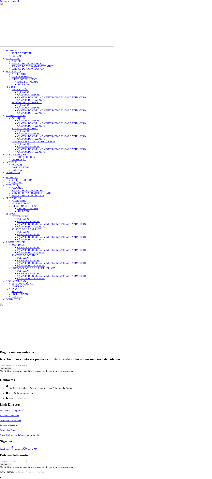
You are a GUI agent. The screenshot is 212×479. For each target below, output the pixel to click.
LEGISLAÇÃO (19, 159)
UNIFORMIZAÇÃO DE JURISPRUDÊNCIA (33, 141)
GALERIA (17, 170)
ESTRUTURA (13, 58)
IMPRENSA (12, 162)
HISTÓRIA (17, 56)
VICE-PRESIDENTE (22, 76)
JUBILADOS (23, 84)
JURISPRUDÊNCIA (16, 115)
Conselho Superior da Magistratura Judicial (19, 435)
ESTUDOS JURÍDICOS (23, 157)
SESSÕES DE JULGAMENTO (27, 102)
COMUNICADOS (20, 167)
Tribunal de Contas (8, 430)
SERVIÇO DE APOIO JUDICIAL (28, 63)
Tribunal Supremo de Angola (31, 472)
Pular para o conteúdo (10, 1)
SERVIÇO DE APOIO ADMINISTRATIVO (32, 66)
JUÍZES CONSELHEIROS (24, 79)
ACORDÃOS (18, 118)
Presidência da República (11, 410)
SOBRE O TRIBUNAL (23, 53)
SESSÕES (11, 87)
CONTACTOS (13, 172)
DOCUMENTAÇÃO (16, 154)
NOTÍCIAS (17, 165)
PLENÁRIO (17, 61)
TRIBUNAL (12, 50)
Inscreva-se (6, 368)
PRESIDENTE (19, 74)
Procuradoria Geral (8, 425)
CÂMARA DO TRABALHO (31, 100)
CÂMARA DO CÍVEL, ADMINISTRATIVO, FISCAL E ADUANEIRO (51, 97)
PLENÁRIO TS (13, 71)
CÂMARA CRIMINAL (28, 94)
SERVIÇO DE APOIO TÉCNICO (28, 69)
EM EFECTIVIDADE (27, 82)
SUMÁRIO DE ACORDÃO (25, 128)
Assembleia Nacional (9, 415)
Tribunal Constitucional (10, 420)
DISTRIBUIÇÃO (20, 89)
